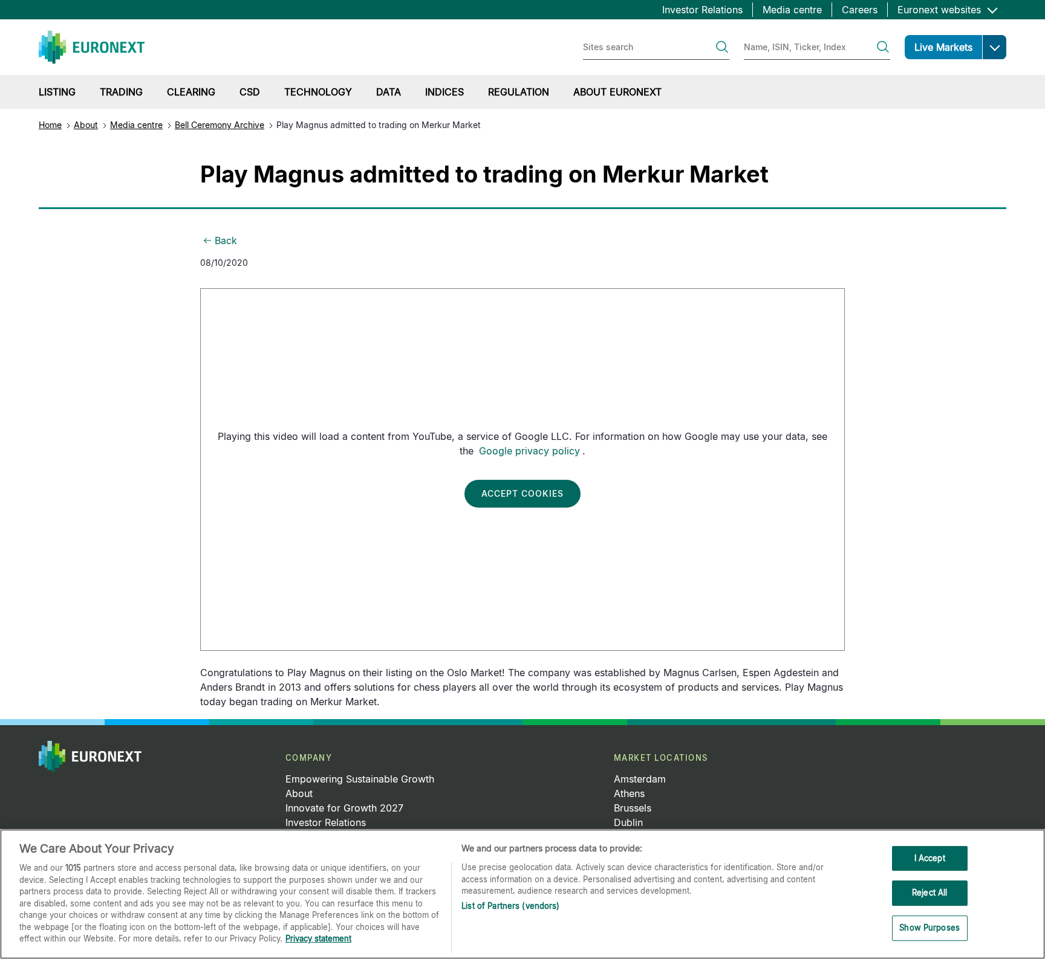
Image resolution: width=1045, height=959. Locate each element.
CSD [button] (249, 92)
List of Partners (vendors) (510, 906)
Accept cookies (522, 493)
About (86, 125)
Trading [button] (121, 92)
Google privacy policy (529, 451)
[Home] (92, 47)
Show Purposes (929, 927)
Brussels (632, 808)
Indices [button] (444, 92)
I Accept (929, 858)
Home (50, 125)
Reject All (929, 892)
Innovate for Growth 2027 (344, 808)
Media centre (792, 10)
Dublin (628, 822)
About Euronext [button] (617, 92)
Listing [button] (57, 92)
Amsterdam (640, 779)
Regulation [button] (518, 92)
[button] (994, 47)
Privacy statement (318, 938)
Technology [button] (318, 92)
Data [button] (388, 92)
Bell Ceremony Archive (219, 125)
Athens (629, 793)
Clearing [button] (191, 92)
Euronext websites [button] (940, 10)
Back (226, 240)
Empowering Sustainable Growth (359, 779)
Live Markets (943, 47)
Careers (859, 10)
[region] (522, 894)
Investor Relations (702, 10)
